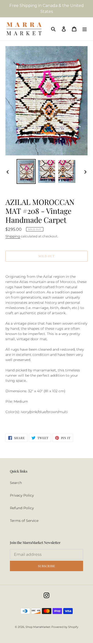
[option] (26, 171)
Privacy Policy (22, 495)
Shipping (12, 236)
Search (16, 482)
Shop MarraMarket (38, 627)
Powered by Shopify (64, 627)
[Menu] (84, 29)
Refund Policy (22, 508)
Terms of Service (24, 520)
